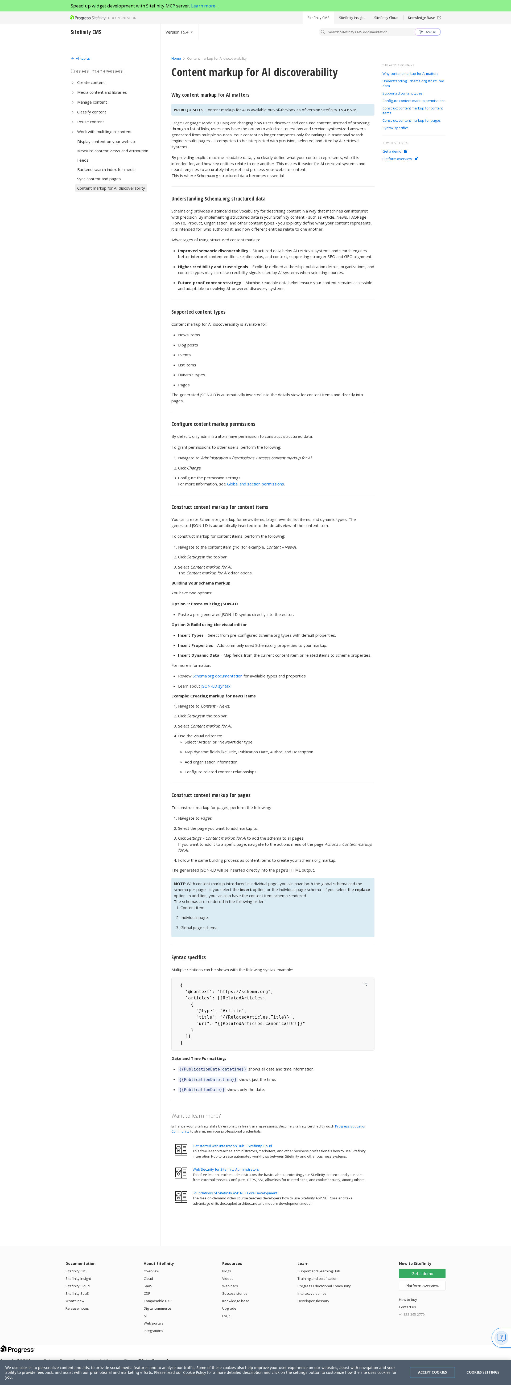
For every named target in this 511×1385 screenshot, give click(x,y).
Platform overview (397, 158)
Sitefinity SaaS (77, 1293)
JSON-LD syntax (215, 686)
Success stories (235, 1293)
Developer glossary (313, 1300)
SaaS (148, 1286)
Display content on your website (107, 141)
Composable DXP (158, 1300)
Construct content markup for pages (210, 795)
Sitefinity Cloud (386, 17)
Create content (91, 82)
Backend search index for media (106, 169)
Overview (151, 1271)
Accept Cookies (432, 1372)
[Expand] (73, 82)
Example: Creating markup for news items (213, 695)
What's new (74, 1300)
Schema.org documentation (217, 676)
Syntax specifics (188, 957)
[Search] (323, 32)
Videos (227, 1278)
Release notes (77, 1308)
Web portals (153, 1323)
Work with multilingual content (104, 131)
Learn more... (205, 6)
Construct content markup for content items (219, 506)
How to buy (408, 1299)
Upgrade (229, 1308)
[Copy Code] (365, 984)
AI (145, 1315)
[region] (255, 1372)
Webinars (230, 1286)
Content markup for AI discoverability (111, 188)
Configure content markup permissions (213, 423)
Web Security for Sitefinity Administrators (226, 1169)
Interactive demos (312, 1293)
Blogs (226, 1271)
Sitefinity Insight (352, 17)
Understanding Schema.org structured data (218, 198)
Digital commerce (157, 1308)
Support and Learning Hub (319, 1271)
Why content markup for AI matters (210, 94)
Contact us (407, 1307)
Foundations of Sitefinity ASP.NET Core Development (235, 1193)
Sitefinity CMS (318, 17)
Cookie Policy (194, 1372)
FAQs (226, 1315)
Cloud (148, 1278)
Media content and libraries (102, 92)
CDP (147, 1293)
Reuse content (90, 121)
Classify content (91, 112)
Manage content (92, 102)
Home (176, 58)
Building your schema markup (200, 583)
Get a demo (391, 151)
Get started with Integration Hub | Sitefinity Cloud (232, 1145)
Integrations (153, 1330)
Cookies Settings (483, 1372)
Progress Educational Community (324, 1286)
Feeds (83, 160)
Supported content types (198, 311)
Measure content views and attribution (112, 150)
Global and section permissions (255, 484)
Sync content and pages (99, 178)
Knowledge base (235, 1300)
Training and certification (317, 1278)
